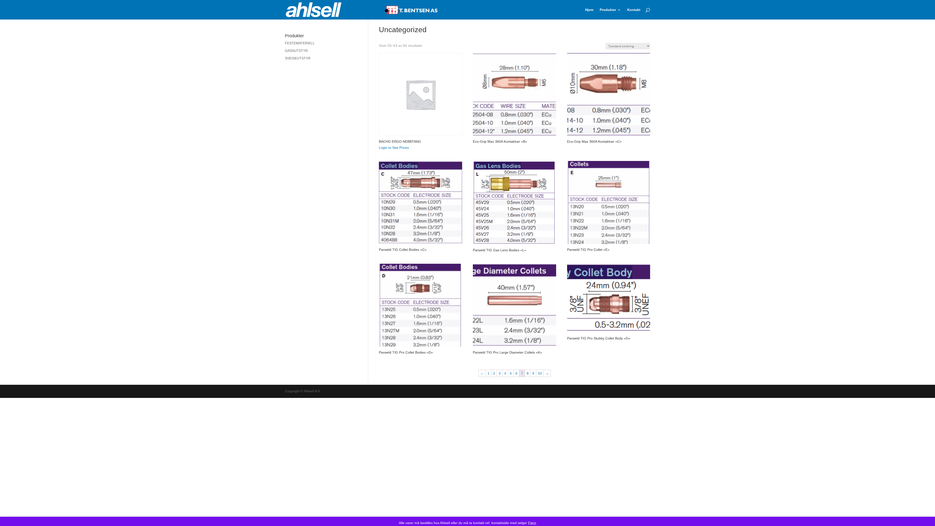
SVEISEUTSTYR (297, 58)
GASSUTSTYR (296, 51)
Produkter (608, 10)
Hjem (589, 10)
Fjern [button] (532, 523)
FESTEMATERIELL (300, 43)
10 (540, 373)
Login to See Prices (394, 148)
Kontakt (633, 10)
